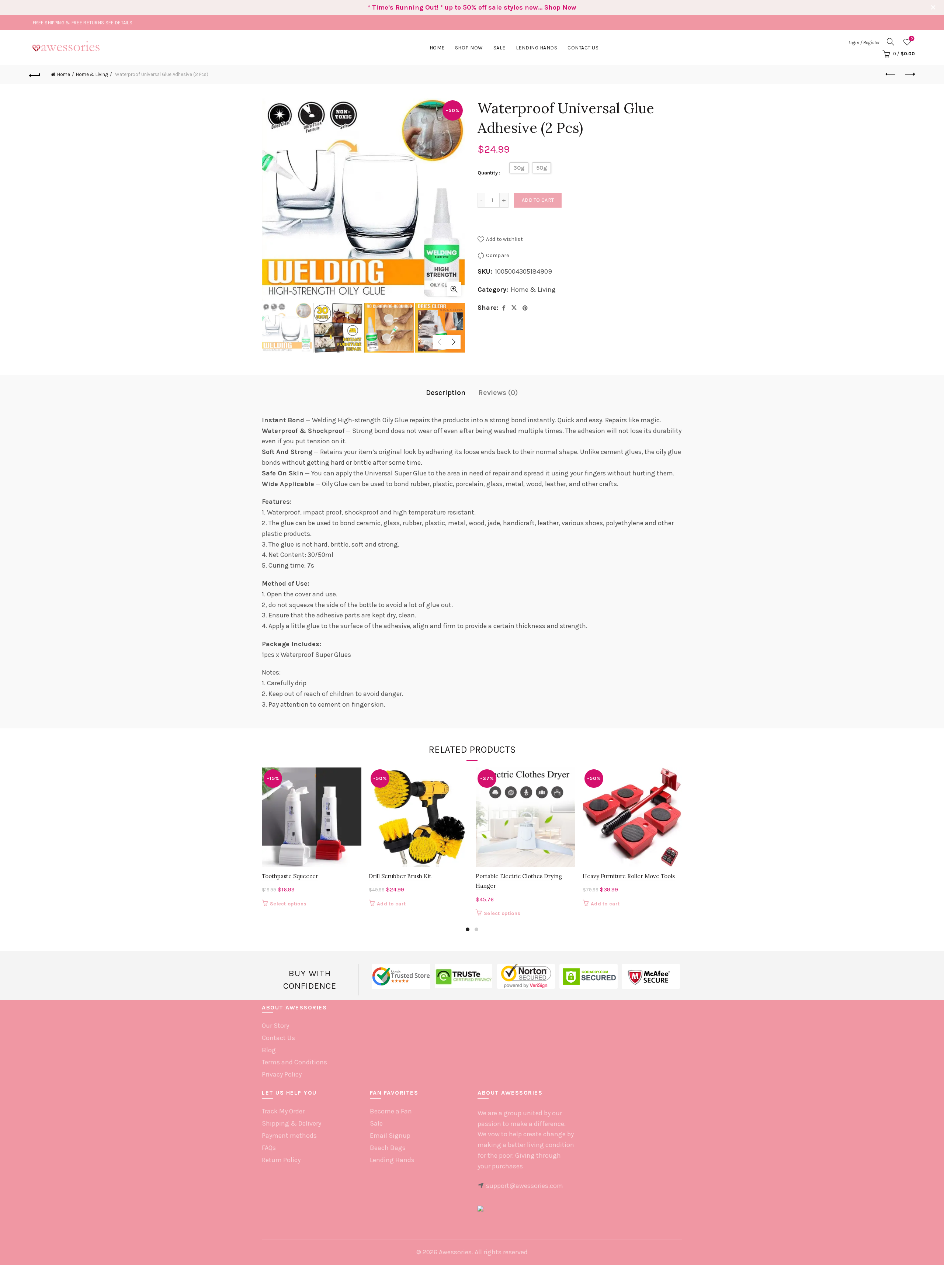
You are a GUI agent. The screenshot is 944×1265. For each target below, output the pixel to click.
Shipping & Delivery (291, 1123)
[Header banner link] (461, 7)
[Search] (890, 41)
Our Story (275, 1026)
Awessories (455, 1252)
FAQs (269, 1148)
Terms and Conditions (294, 1062)
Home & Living (92, 74)
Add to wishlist (504, 239)
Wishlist (912, 39)
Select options (288, 904)
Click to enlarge (454, 289)
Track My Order (283, 1111)
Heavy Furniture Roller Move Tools (629, 876)
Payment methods (289, 1135)
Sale (499, 48)
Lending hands (537, 48)
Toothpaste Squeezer (290, 876)
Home (437, 48)
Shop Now (469, 48)
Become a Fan (391, 1111)
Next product (909, 74)
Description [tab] (446, 392)
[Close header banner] (933, 7)
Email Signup (390, 1135)
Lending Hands (392, 1160)
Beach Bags (388, 1148)
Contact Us (583, 48)
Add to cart (538, 200)
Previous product (891, 74)
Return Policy (281, 1160)
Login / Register (863, 42)
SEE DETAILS (118, 22)
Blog (269, 1050)
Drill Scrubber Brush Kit (400, 876)
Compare (497, 255)
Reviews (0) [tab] (498, 392)
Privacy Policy (282, 1074)
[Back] (34, 74)
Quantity (488, 173)
